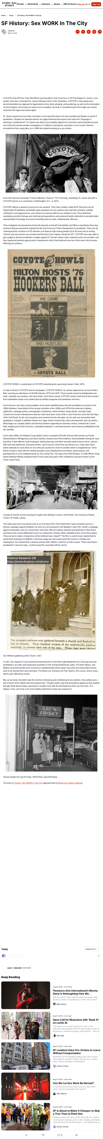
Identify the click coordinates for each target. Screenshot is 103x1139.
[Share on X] (83, 32)
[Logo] (9, 4)
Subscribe (17, 968)
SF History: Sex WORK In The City (26, 783)
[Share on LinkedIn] (94, 32)
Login (9, 968)
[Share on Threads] (89, 32)
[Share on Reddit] (100, 32)
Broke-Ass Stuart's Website (70, 783)
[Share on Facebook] (78, 32)
